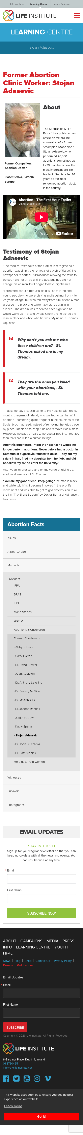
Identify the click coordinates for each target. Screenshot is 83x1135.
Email (11, 870)
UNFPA (18, 621)
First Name (14, 889)
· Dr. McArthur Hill (25, 700)
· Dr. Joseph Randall (27, 709)
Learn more (13, 1106)
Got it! (41, 1117)
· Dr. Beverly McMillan (27, 691)
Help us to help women (29, 762)
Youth (61, 947)
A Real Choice (16, 552)
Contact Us (42, 961)
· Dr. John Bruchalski (27, 744)
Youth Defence (62, 4)
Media (52, 941)
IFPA (17, 585)
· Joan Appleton (24, 673)
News (6, 961)
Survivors (13, 791)
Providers (13, 579)
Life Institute (17, 4)
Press (68, 941)
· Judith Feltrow (24, 718)
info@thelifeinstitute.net (17, 1067)
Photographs (16, 805)
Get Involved (25, 965)
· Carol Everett (23, 656)
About (9, 941)
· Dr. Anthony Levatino (28, 682)
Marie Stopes (22, 612)
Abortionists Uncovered (29, 630)
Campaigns (31, 941)
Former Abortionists (27, 638)
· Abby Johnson (24, 647)
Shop (28, 961)
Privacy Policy (63, 961)
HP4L (7, 953)
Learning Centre (39, 4)
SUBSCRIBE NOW (41, 913)
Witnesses (14, 777)
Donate (8, 965)
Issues (11, 538)
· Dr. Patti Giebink (25, 753)
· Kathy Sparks (23, 726)
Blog (18, 961)
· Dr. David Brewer (25, 665)
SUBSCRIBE (15, 1027)
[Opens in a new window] (6, 1080)
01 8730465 (10, 1063)
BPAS (17, 594)
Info (7, 947)
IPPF (17, 603)
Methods (13, 565)
